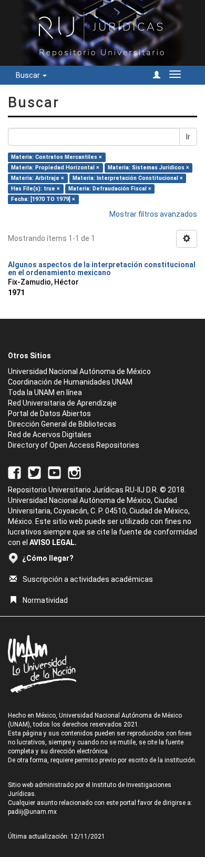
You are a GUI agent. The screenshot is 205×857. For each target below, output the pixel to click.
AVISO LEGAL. (53, 542)
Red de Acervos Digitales (49, 434)
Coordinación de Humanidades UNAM (70, 382)
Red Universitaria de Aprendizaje (62, 403)
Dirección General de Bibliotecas (62, 424)
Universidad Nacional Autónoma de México (79, 371)
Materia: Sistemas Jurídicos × (148, 167)
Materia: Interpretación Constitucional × (128, 178)
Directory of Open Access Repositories (73, 445)
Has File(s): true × (35, 188)
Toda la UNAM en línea (45, 392)
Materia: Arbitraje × (37, 178)
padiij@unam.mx (32, 811)
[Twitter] (34, 472)
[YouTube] (54, 472)
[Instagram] (74, 472)
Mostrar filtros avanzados (153, 214)
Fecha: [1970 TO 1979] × (43, 199)
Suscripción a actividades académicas (88, 579)
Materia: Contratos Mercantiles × (56, 157)
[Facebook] (14, 472)
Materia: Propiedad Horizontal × (55, 167)
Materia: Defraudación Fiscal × (109, 188)
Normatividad (45, 600)
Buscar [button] (29, 75)
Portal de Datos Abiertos (49, 413)
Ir (188, 137)
